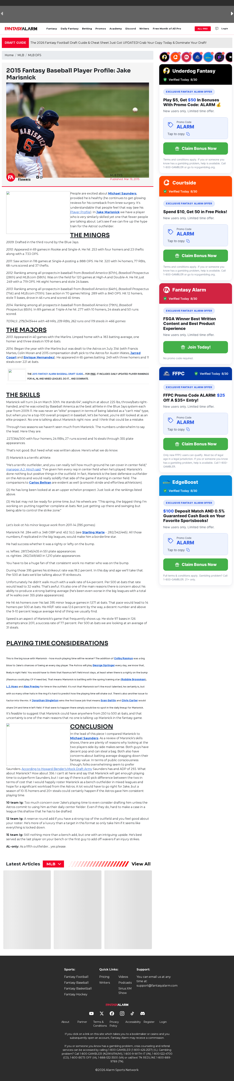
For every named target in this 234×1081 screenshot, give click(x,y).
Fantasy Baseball (76, 982)
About (65, 1022)
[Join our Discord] (217, 29)
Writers (144, 28)
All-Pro (203, 28)
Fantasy (51, 28)
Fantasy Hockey (75, 994)
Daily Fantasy (70, 28)
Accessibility (133, 1022)
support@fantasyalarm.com (157, 985)
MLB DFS (34, 55)
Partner (82, 1022)
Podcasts (125, 982)
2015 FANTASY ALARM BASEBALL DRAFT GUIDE (57, 373)
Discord (130, 28)
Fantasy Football (76, 977)
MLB (21, 55)
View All (141, 864)
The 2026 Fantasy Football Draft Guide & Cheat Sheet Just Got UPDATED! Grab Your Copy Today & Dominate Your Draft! (118, 42)
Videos (123, 977)
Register (149, 1022)
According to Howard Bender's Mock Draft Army (57, 769)
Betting (87, 28)
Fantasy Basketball (78, 988)
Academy (116, 28)
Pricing (104, 977)
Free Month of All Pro (167, 28)
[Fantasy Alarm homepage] (20, 29)
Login (224, 28)
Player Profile (80, 212)
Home (9, 55)
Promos (100, 28)
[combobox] (53, 864)
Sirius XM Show (125, 991)
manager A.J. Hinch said (23, 469)
